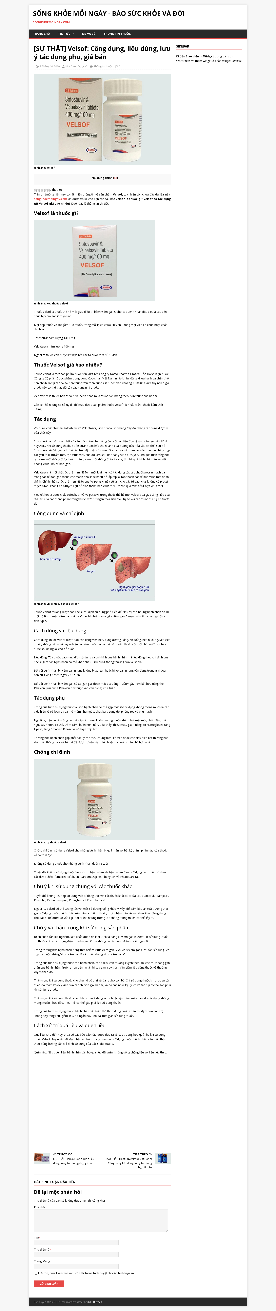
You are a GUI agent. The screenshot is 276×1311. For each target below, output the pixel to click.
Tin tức (64, 34)
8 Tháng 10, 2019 (50, 66)
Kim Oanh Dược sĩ (76, 66)
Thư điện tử (41, 1249)
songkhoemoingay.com (50, 199)
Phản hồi (39, 1207)
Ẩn (115, 178)
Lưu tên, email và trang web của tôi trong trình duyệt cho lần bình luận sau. (87, 1273)
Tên (36, 1238)
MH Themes (95, 1302)
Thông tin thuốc (117, 34)
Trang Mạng (42, 1261)
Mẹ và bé (88, 34)
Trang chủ (41, 34)
